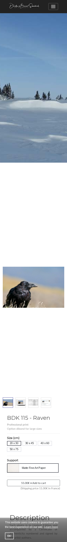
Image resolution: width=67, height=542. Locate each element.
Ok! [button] (9, 535)
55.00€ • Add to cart (33, 482)
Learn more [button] (51, 527)
